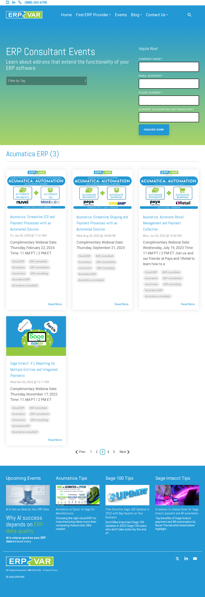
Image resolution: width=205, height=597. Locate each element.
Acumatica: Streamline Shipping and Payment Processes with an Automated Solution (102, 223)
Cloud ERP (18, 261)
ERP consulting (39, 273)
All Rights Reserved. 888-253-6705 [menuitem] (23, 570)
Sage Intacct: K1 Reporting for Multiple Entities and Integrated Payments (33, 369)
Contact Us (155, 14)
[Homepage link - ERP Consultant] (29, 564)
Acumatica (18, 267)
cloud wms (18, 273)
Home (66, 14)
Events (121, 14)
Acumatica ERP (21, 279)
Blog (135, 14)
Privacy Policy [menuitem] (50, 570)
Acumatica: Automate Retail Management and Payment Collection (163, 223)
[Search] (189, 15)
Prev (82, 452)
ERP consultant (38, 261)
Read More (55, 304)
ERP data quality (24, 528)
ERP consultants (39, 267)
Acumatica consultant (24, 285)
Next (123, 452)
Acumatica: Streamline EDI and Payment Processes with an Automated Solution (32, 223)
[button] (177, 559)
